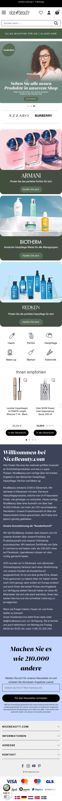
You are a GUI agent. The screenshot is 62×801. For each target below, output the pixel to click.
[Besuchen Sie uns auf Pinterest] (39, 766)
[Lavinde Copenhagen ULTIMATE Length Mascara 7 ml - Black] (17, 388)
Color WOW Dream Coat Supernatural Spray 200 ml (45, 411)
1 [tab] (27, 439)
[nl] (31, 797)
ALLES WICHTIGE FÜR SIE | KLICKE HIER (31, 33)
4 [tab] (36, 439)
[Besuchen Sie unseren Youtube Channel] (33, 766)
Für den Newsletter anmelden (31, 698)
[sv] (44, 797)
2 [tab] (30, 439)
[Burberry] (43, 116)
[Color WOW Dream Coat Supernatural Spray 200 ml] (45, 388)
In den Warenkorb (17, 432)
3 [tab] (33, 439)
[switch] (6, 796)
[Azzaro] (18, 116)
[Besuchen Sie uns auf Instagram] (28, 766)
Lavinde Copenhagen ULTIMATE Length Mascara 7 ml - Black (17, 411)
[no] (38, 797)
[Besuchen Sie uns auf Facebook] (22, 766)
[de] (24, 797)
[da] (18, 797)
